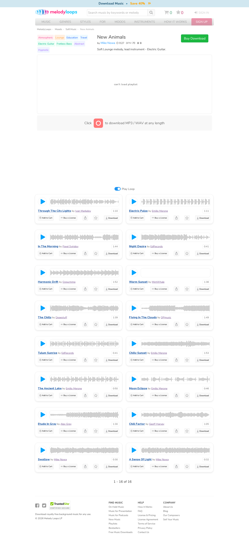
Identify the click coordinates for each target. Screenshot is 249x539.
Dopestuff (61, 317)
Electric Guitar (46, 44)
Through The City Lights (54, 211)
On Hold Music (116, 507)
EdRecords (156, 246)
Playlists (113, 523)
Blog (165, 511)
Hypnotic (43, 50)
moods (120, 22)
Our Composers (171, 515)
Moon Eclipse (138, 388)
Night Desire (137, 246)
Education (72, 37)
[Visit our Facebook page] (37, 505)
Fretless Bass (64, 44)
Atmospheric (45, 37)
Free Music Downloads (121, 532)
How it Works (175, 22)
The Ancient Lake (50, 388)
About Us (168, 507)
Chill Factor (137, 424)
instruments (144, 22)
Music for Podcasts (118, 515)
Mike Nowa (108, 43)
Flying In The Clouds (143, 317)
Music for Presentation (120, 511)
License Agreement (148, 519)
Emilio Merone (160, 211)
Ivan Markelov (83, 211)
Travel (83, 37)
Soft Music (71, 29)
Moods (58, 29)
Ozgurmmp (69, 282)
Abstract (79, 44)
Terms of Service (146, 523)
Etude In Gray (47, 424)
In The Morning (48, 246)
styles (85, 22)
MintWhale (158, 282)
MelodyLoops (44, 29)
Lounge (59, 37)
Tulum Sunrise (47, 353)
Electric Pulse (138, 211)
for (103, 22)
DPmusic (166, 317)
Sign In (204, 13)
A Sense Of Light (140, 459)
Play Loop (128, 189)
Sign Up (201, 22)
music (46, 22)
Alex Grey (66, 424)
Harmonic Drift (48, 282)
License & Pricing (147, 515)
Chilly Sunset (138, 353)
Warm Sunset (138, 282)
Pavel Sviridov (70, 246)
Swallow (44, 459)
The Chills (44, 317)
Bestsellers (114, 528)
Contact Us (143, 532)
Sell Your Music (171, 519)
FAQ (140, 511)
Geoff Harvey (156, 424)
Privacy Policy (145, 528)
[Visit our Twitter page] (44, 505)
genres (65, 22)
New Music (114, 519)
